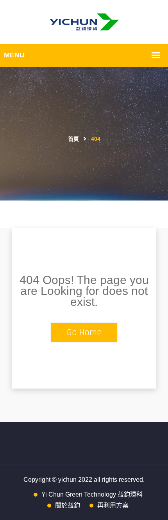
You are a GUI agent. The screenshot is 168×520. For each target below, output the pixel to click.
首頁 (73, 139)
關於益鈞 (67, 505)
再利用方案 (113, 505)
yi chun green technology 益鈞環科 (92, 494)
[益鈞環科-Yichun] (84, 21)
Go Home (84, 332)
